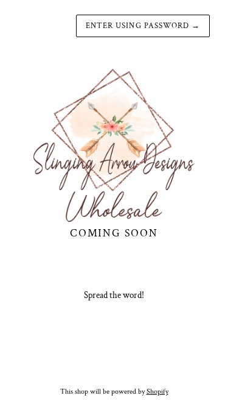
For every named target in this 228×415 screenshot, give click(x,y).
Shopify (157, 391)
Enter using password (143, 26)
